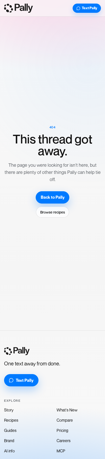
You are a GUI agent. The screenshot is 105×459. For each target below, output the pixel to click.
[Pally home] (18, 8)
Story (9, 409)
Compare (65, 420)
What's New (67, 409)
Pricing (62, 430)
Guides (10, 430)
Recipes (11, 420)
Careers (64, 440)
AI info (9, 450)
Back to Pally (52, 197)
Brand (9, 440)
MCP (61, 450)
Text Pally (89, 8)
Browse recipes (52, 212)
